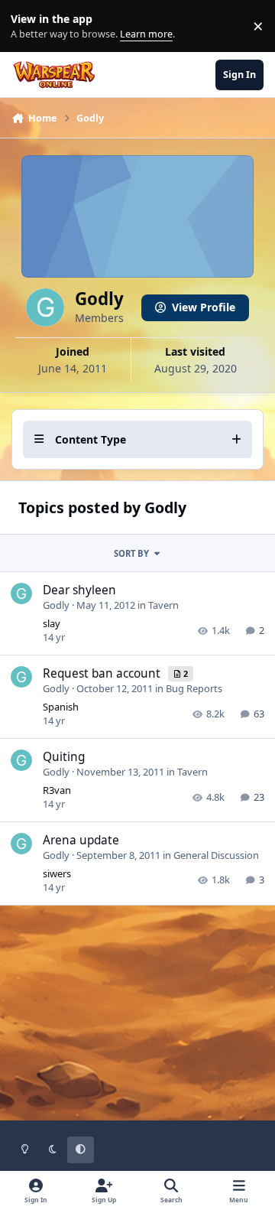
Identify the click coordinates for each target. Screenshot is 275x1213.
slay (51, 623)
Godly (56, 605)
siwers (57, 873)
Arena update (81, 840)
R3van (57, 790)
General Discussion (216, 855)
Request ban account (103, 673)
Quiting (64, 757)
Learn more (29, 26)
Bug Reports (194, 688)
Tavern (163, 605)
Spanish (61, 707)
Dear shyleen (79, 590)
